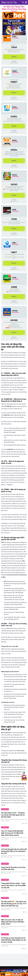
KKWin (14, 140)
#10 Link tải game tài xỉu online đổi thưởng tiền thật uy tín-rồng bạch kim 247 (14, 851)
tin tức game (5, 809)
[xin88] (6, 284)
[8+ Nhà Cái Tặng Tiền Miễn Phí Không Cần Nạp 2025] (9, 2)
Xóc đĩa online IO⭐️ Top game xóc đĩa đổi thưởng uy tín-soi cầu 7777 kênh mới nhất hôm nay (14, 903)
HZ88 (14, 209)
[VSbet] (6, 43)
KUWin (14, 107)
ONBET (14, 71)
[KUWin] (6, 113)
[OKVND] (6, 317)
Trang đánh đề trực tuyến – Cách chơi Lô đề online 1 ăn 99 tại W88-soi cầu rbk (13, 885)
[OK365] (6, 181)
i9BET (14, 243)
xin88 (14, 277)
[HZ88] (6, 216)
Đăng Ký (14, 56)
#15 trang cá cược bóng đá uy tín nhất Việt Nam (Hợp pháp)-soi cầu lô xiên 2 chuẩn (13, 940)
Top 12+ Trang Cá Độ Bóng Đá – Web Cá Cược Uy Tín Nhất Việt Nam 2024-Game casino (12, 833)
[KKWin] (6, 147)
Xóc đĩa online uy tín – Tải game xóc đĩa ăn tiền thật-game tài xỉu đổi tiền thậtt (13, 815)
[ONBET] (6, 77)
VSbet (14, 36)
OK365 (14, 175)
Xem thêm (14, 61)
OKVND (15, 311)
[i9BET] (6, 249)
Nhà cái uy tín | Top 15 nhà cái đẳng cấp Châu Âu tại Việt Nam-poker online (13, 922)
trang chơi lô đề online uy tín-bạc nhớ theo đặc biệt (13, 868)
